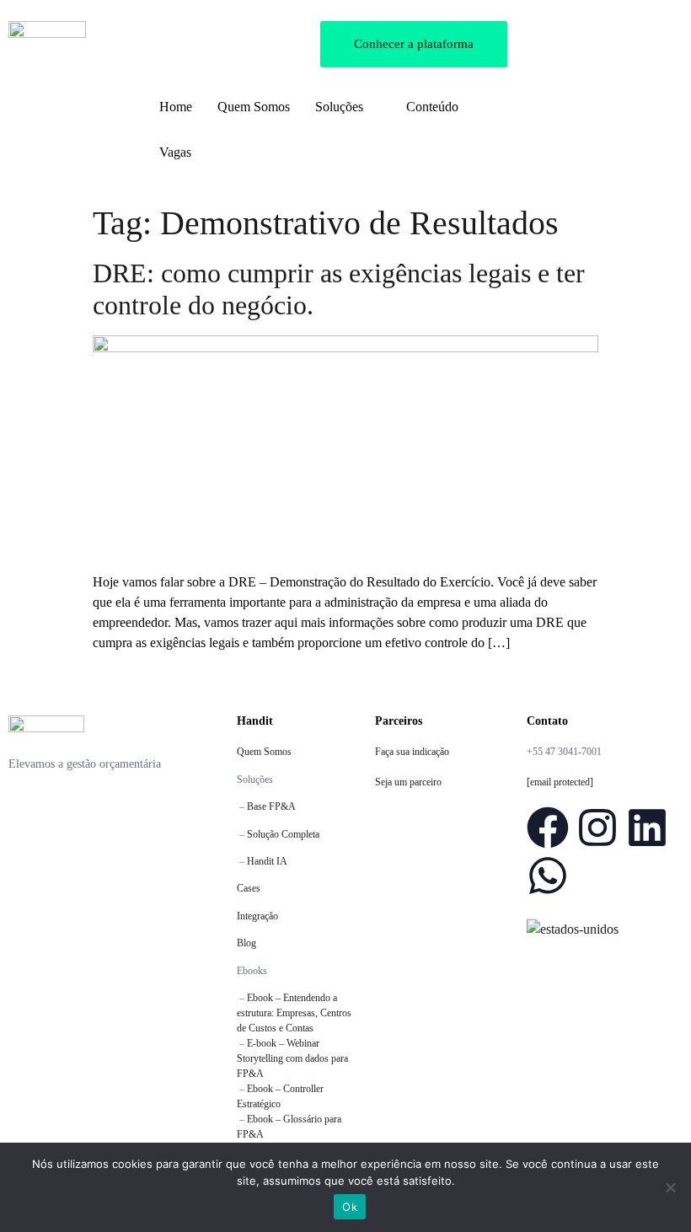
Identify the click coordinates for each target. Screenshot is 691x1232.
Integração (257, 916)
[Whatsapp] (548, 875)
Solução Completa (283, 834)
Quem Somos (264, 752)
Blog (246, 943)
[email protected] (560, 782)
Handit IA (267, 861)
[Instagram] (597, 827)
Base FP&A (271, 806)
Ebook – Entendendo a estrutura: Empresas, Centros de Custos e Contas (294, 1013)
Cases (248, 888)
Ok (349, 1206)
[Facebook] (548, 827)
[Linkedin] (647, 827)
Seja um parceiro (408, 782)
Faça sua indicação (412, 752)
